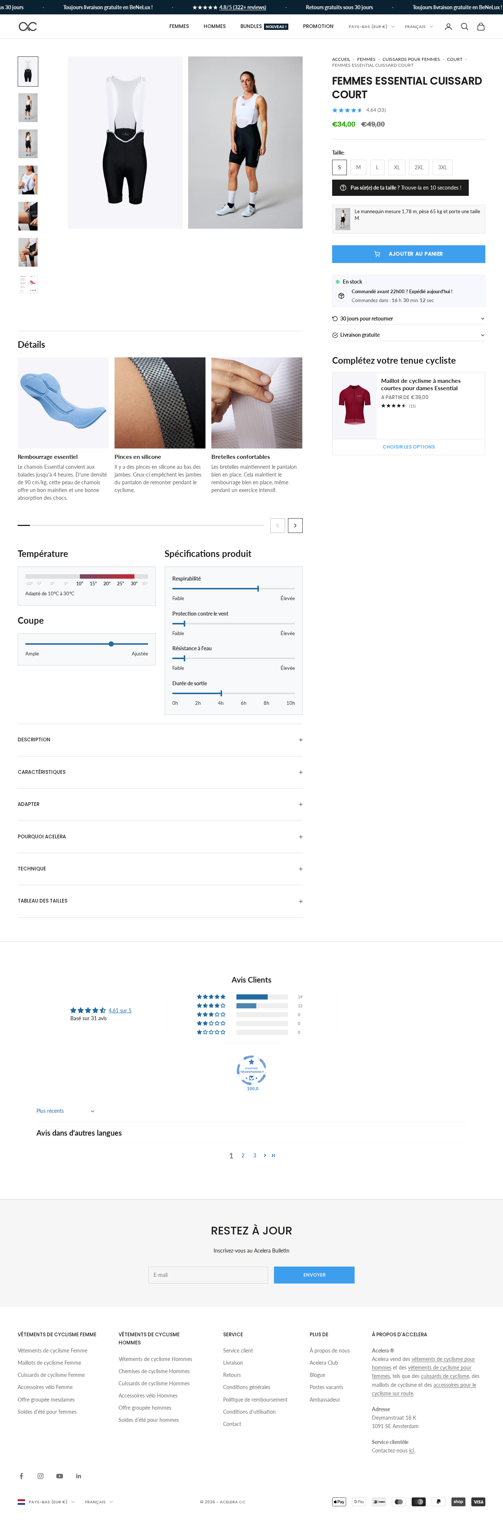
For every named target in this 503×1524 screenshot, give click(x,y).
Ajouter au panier (416, 254)
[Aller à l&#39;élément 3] (28, 144)
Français (415, 27)
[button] (409, 319)
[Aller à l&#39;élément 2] (28, 108)
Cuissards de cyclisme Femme (51, 1375)
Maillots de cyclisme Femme (49, 1363)
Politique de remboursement (255, 1399)
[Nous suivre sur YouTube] (59, 1476)
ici (411, 1450)
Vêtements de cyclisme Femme (52, 1350)
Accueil (341, 59)
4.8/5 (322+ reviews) (231, 7)
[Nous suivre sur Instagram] (40, 1476)
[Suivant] (295, 525)
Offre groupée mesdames (46, 1399)
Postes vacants (326, 1387)
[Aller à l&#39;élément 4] (28, 180)
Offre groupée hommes (145, 1407)
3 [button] (254, 1155)
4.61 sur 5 (120, 1010)
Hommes (215, 26)
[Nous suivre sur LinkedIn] (78, 1476)
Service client (238, 1350)
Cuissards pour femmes (411, 59)
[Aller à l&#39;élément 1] (28, 71)
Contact (232, 1424)
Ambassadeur (325, 1399)
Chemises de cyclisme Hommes (154, 1371)
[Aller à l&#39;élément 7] (28, 283)
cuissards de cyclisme (445, 1376)
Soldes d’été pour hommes (149, 1420)
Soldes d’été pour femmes (47, 1412)
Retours (232, 1375)
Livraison (233, 1363)
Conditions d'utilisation (249, 1412)
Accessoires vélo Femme (45, 1387)
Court (454, 59)
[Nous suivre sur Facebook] (21, 1476)
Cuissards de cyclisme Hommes (154, 1383)
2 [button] (243, 1155)
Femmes (179, 26)
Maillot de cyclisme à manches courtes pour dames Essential (421, 384)
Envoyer (314, 1274)
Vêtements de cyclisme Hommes (155, 1359)
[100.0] (251, 1070)
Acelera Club (324, 1363)
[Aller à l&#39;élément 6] (28, 252)
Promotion (318, 26)
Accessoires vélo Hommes (148, 1395)
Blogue (317, 1375)
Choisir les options (409, 446)
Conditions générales (246, 1387)
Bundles (263, 26)
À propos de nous (330, 1350)
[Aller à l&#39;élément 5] (28, 216)
